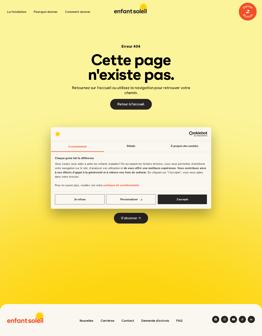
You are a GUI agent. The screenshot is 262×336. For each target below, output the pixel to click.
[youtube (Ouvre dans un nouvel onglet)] (233, 319)
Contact (128, 320)
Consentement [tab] (77, 146)
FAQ (179, 320)
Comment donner (78, 12)
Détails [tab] (131, 145)
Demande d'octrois (155, 320)
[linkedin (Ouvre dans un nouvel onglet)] (251, 319)
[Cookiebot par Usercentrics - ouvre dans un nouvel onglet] (191, 134)
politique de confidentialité (121, 185)
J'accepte (182, 199)
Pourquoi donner (46, 12)
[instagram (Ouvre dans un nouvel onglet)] (224, 319)
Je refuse (80, 199)
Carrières (107, 320)
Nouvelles (86, 320)
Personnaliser (129, 199)
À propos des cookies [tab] (184, 145)
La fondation (16, 12)
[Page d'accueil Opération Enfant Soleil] (26, 317)
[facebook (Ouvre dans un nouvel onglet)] (215, 319)
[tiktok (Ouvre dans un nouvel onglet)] (242, 319)
